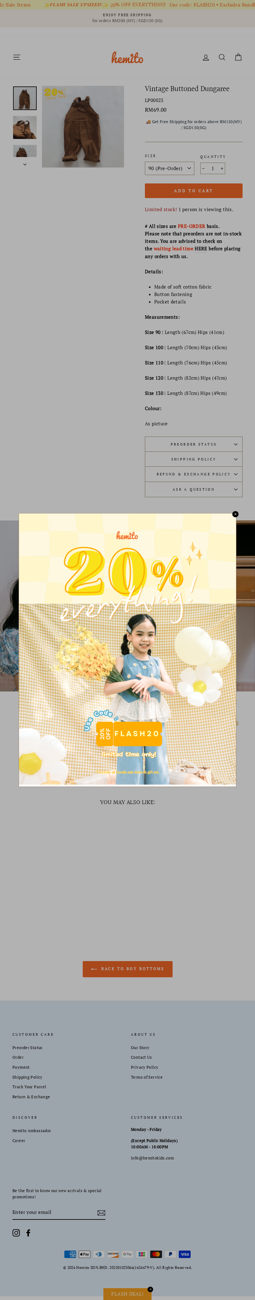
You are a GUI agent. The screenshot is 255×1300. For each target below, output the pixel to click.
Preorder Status (194, 444)
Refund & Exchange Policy (194, 474)
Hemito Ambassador (31, 1130)
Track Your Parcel (29, 1087)
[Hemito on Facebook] (28, 1233)
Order (18, 1057)
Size (150, 155)
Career (18, 1140)
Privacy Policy (144, 1067)
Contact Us (141, 1057)
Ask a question (194, 489)
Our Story (140, 1047)
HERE (201, 248)
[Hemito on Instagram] (16, 1233)
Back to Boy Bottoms (132, 968)
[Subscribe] (101, 1212)
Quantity (213, 156)
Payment (21, 1067)
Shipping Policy (193, 459)
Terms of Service (147, 1077)
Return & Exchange (31, 1096)
